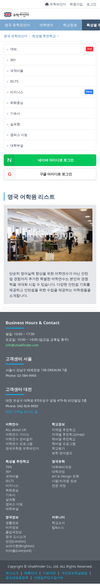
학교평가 (58, 448)
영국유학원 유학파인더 (22, 448)
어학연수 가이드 (17, 434)
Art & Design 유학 (65, 476)
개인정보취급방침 (74, 573)
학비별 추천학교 (64, 439)
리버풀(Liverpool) (18, 550)
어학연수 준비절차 (19, 439)
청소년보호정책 (17, 577)
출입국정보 (14, 532)
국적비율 (12, 476)
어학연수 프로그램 (19, 443)
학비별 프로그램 (64, 443)
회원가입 (76, 4)
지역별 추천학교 (64, 429)
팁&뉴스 (58, 527)
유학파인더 (57, 4)
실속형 (10, 499)
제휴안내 (30, 573)
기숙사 (10, 495)
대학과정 (58, 471)
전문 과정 (59, 485)
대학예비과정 (61, 467)
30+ (8, 471)
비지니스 (12, 485)
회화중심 (12, 490)
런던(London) (16, 541)
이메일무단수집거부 (48, 577)
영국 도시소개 (16, 536)
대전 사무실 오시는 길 (22, 411)
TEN (9, 467)
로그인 (91, 4)
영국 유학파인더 (17, 25)
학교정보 (70, 25)
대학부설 (12, 509)
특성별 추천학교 (44, 36)
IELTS (10, 481)
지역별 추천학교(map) (68, 434)
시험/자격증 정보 (64, 481)
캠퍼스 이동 (14, 504)
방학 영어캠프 (62, 453)
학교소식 (58, 522)
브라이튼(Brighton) (20, 546)
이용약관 (49, 573)
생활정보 (12, 522)
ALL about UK (16, 429)
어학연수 (46, 25)
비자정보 (12, 527)
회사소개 (12, 573)
